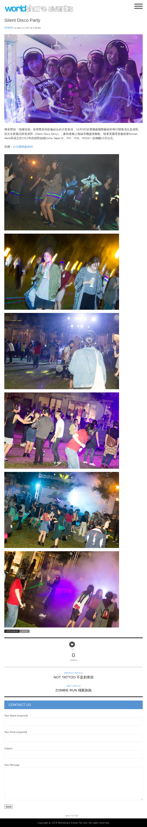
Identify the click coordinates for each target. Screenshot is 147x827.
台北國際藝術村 (23, 146)
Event (25, 631)
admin (8, 27)
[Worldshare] (39, 8)
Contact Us (20, 705)
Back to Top (71, 815)
